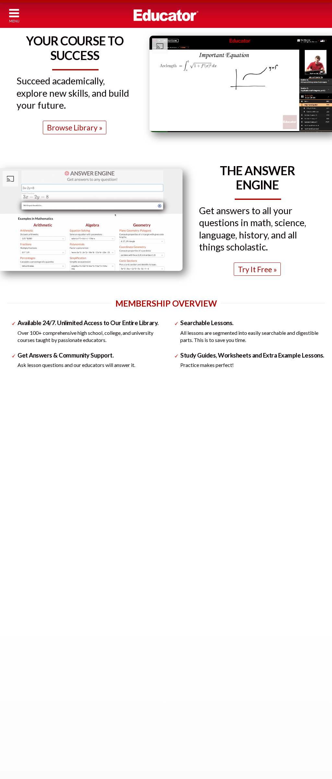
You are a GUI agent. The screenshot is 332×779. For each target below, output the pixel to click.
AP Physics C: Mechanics (95, 630)
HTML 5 (171, 565)
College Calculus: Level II (43, 663)
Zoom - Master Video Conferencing (199, 754)
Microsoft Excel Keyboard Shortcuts (200, 702)
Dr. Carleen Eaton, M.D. (168, 444)
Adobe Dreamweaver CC (188, 761)
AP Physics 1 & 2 (87, 623)
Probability (29, 650)
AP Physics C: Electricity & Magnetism (108, 636)
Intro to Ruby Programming (191, 572)
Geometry (28, 591)
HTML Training (178, 559)
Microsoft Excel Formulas (188, 695)
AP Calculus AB (33, 618)
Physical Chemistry (89, 598)
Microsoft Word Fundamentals (194, 741)
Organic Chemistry (89, 585)
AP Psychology (257, 631)
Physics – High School (114, 617)
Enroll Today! (166, 389)
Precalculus (30, 605)
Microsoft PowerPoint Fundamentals (201, 728)
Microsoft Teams (180, 734)
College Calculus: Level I (41, 657)
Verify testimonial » (93, 523)
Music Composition (261, 753)
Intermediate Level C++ (187, 591)
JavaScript (173, 618)
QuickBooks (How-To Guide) (192, 669)
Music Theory (255, 760)
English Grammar (258, 682)
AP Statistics (30, 631)
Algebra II (28, 585)
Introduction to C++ (184, 585)
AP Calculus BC (33, 624)
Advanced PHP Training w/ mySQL (198, 631)
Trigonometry (32, 598)
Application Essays (260, 702)
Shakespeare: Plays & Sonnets (272, 721)
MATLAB (172, 676)
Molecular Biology (88, 714)
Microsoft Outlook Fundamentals (197, 715)
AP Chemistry (84, 572)
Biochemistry (83, 578)
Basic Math (29, 559)
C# (166, 637)
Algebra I (27, 572)
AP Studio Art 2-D (260, 644)
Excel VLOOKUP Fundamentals (194, 689)
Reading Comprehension (266, 728)
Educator (166, 15)
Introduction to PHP (184, 624)
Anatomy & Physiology (93, 681)
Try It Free (255, 269)
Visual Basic (174, 644)
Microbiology (83, 707)
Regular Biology (85, 675)
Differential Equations (40, 683)
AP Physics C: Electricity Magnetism (106, 649)
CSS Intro (173, 598)
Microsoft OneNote (183, 708)
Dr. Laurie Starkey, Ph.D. (265, 444)
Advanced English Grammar (269, 689)
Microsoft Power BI (183, 721)
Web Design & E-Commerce (191, 578)
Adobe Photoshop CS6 (187, 774)
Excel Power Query (182, 682)
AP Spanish (253, 663)
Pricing (223, 15)
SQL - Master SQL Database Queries (200, 747)
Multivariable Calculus (39, 670)
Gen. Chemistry (85, 565)
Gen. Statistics (33, 637)
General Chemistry (89, 559)
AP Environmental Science (96, 701)
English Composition (262, 695)
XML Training (176, 650)
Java (167, 605)
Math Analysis (32, 611)
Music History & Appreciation (271, 766)
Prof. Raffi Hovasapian (71, 444)
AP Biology (81, 694)
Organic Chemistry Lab (93, 591)
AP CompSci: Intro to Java (189, 611)
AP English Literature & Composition (278, 657)
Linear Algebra (32, 676)
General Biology (86, 688)
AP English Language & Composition (278, 650)
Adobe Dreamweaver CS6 (189, 767)
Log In (254, 15)
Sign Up (285, 15)
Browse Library (72, 127)
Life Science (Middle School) (97, 668)
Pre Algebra (30, 565)
